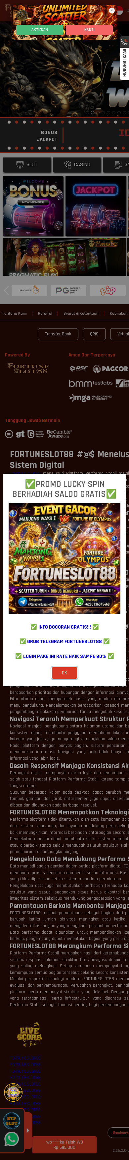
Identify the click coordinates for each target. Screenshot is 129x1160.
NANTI (89, 29)
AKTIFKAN (39, 29)
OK (64, 673)
